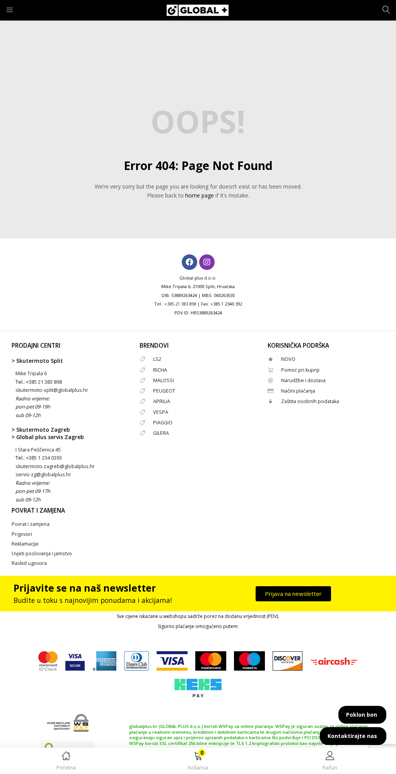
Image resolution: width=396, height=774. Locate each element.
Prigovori (22, 534)
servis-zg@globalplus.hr (43, 474)
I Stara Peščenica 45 (38, 449)
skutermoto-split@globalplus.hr (51, 390)
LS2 (157, 359)
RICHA (160, 370)
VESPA (160, 412)
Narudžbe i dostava (303, 380)
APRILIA (161, 401)
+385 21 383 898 (180, 304)
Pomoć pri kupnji (300, 370)
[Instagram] (207, 262)
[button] (198, 762)
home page (199, 195)
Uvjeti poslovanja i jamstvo (42, 553)
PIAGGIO (162, 422)
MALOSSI (163, 380)
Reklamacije (25, 544)
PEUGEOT (164, 391)
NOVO (288, 359)
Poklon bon (361, 714)
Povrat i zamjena (31, 524)
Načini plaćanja (298, 391)
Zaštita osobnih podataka (310, 401)
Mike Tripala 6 (31, 373)
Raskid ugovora (29, 563)
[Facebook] (189, 262)
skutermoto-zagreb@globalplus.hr (55, 466)
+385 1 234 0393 (44, 458)
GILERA (161, 433)
